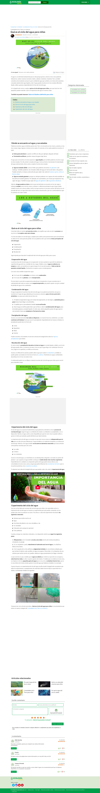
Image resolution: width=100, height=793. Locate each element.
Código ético (14, 791)
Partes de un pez (73, 170)
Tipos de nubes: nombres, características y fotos (79, 178)
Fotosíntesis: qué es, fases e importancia (79, 154)
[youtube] (19, 785)
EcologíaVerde (13, 27)
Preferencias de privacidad (60, 789)
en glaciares (53, 168)
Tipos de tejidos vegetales (75, 168)
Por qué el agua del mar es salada (56, 692)
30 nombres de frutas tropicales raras (78, 161)
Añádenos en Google (59, 72)
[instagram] (16, 785)
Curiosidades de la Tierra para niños (29, 692)
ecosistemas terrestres (54, 464)
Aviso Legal (37, 789)
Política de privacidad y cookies (47, 789)
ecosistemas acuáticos (31, 466)
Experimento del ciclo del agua (24, 109)
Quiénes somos (31, 789)
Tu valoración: (28, 720)
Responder (14, 748)
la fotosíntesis (50, 353)
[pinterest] (22, 785)
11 (64, 771)
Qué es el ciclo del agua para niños (25, 104)
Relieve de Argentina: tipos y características (76, 174)
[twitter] (13, 785)
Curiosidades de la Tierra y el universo (30, 27)
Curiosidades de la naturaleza (78, 93)
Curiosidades (19, 27)
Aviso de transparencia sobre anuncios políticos (75, 789)
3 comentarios (35, 34)
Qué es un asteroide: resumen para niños (57, 683)
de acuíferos (40, 355)
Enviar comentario (57, 724)
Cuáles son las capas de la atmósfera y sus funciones (78, 157)
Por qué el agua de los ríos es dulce (30, 683)
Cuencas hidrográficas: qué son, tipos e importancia (78, 164)
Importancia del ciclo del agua (23, 107)
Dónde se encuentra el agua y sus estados (27, 102)
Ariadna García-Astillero (20, 37)
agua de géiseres (40, 181)
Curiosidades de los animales (78, 90)
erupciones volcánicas (55, 181)
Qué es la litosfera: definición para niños (41, 94)
